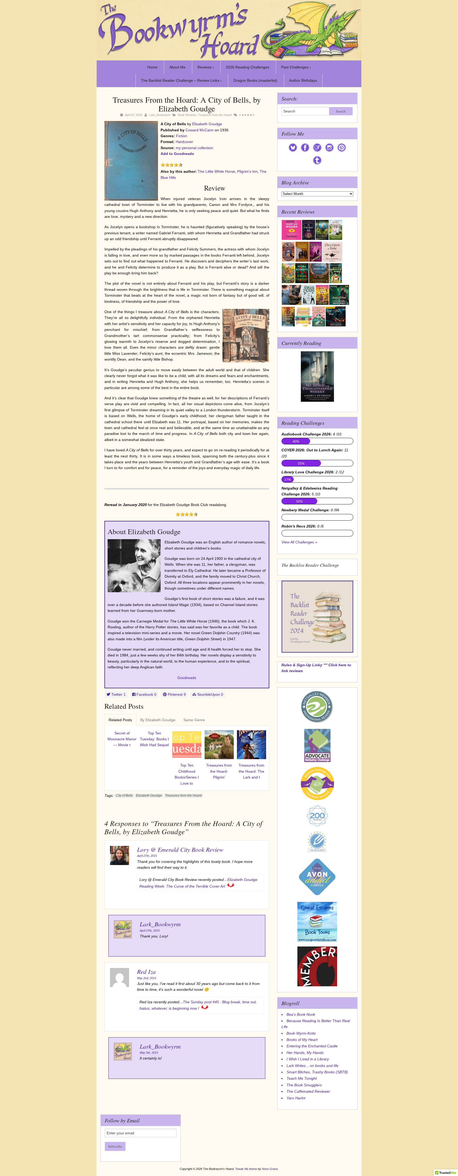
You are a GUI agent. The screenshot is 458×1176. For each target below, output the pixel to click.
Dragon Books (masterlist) (255, 80)
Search (341, 111)
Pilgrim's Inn (247, 171)
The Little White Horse (216, 171)
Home (152, 67)
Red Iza (146, 971)
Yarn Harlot (296, 1098)
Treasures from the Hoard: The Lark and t (251, 771)
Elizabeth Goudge (207, 124)
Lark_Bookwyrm (159, 114)
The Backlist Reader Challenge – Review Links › (181, 80)
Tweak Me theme (246, 1168)
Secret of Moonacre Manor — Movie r (122, 739)
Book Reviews (187, 114)
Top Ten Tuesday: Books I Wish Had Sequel (154, 739)
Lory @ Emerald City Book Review (180, 849)
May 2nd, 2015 (146, 978)
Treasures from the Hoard (215, 114)
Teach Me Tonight (302, 1078)
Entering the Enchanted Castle (312, 1046)
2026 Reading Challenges (247, 67)
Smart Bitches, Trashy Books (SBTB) (317, 1072)
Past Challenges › (296, 67)
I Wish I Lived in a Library (308, 1059)
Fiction (181, 136)
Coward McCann (200, 130)
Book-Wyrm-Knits (301, 1033)
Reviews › (205, 67)
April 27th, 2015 (147, 855)
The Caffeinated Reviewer (308, 1091)
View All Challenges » (299, 542)
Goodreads (186, 678)
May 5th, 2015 (149, 1052)
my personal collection (194, 148)
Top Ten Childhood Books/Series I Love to (187, 774)
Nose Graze (270, 1168)
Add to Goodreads (177, 154)
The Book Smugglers (304, 1085)
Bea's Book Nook (301, 1014)
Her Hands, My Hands (305, 1052)
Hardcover (184, 142)
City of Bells (124, 795)
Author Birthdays (303, 80)
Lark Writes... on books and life (312, 1065)
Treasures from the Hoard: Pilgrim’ (219, 771)
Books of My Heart (302, 1039)
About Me (177, 67)
